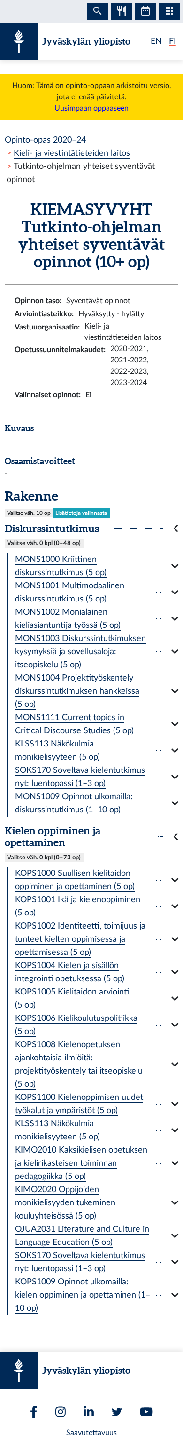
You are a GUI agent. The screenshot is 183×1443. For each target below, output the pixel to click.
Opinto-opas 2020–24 (45, 140)
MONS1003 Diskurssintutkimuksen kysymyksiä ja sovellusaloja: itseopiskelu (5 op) (80, 651)
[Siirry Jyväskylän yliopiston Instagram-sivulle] (60, 1412)
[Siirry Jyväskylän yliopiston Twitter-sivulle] (117, 1412)
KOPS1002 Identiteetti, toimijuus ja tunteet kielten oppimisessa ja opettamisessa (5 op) (80, 939)
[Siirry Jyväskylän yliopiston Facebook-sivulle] (34, 1412)
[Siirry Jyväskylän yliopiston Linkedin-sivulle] (89, 1412)
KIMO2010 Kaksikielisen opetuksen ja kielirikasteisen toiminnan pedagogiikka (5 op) (81, 1163)
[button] (91, 528)
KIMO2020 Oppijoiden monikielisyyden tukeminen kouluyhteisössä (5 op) (65, 1203)
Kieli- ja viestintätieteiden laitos (72, 153)
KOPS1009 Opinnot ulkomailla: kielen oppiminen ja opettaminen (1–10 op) (82, 1295)
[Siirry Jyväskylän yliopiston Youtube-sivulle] (146, 1412)
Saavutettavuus (91, 1432)
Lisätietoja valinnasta (81, 513)
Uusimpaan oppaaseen (91, 108)
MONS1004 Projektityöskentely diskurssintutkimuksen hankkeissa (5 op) (77, 691)
